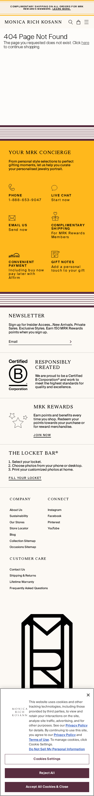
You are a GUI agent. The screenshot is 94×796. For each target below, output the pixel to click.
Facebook (54, 516)
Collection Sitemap (23, 541)
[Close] (88, 695)
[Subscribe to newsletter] (71, 342)
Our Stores (17, 522)
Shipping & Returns (23, 575)
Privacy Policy (76, 725)
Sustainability (19, 516)
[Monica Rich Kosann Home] (33, 22)
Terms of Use (39, 739)
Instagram (54, 510)
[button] (77, 22)
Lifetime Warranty (22, 582)
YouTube (53, 528)
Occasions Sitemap (23, 547)
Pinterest (54, 522)
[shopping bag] (79, 22)
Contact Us (17, 569)
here (85, 42)
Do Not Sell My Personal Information (57, 749)
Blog (13, 534)
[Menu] (86, 22)
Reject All (46, 773)
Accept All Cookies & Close (47, 786)
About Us (16, 510)
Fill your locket (25, 478)
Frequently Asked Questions (29, 588)
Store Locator (19, 528)
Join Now (42, 435)
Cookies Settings (47, 759)
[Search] (70, 22)
